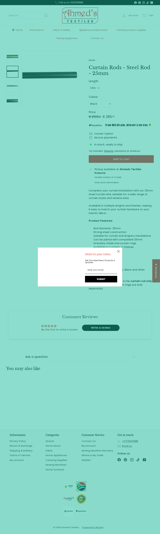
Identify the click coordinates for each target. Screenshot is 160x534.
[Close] (118, 251)
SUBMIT (101, 279)
